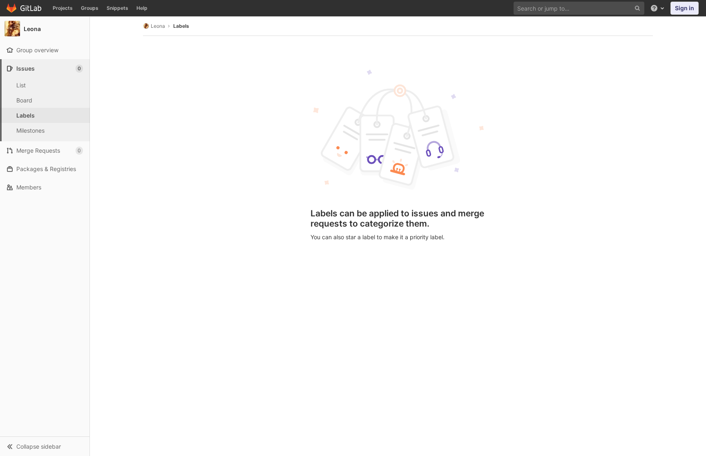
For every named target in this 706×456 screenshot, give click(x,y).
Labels (181, 26)
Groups (89, 8)
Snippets (117, 8)
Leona (158, 26)
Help (141, 8)
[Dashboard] (24, 8)
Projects (63, 8)
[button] (44, 446)
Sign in (684, 7)
